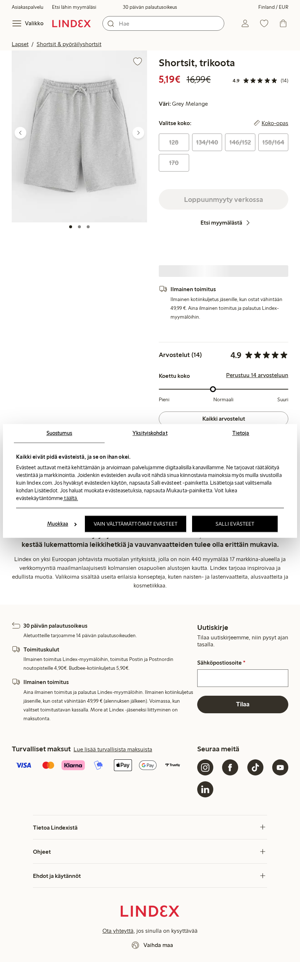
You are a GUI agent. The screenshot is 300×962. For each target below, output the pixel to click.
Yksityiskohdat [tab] (149, 433)
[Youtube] (280, 767)
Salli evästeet (234, 524)
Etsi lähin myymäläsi (74, 7)
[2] (79, 226)
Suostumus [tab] (59, 433)
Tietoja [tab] (241, 433)
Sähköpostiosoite (221, 663)
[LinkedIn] (205, 789)
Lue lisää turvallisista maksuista (113, 749)
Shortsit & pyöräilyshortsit (69, 44)
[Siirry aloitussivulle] (71, 23)
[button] (79, 136)
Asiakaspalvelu (27, 7)
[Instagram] (205, 767)
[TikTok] (255, 767)
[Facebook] (230, 767)
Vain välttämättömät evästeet (135, 524)
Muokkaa (57, 524)
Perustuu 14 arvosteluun (257, 375)
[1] (70, 226)
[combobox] (163, 23)
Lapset (20, 44)
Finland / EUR (273, 7)
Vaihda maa (158, 945)
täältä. (70, 498)
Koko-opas (275, 123)
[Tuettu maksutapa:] (103, 766)
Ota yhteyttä (118, 930)
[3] (88, 226)
